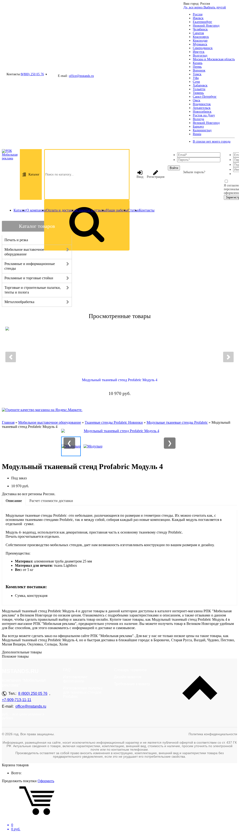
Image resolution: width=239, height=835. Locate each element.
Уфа (196, 78)
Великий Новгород (206, 123)
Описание (14, 501)
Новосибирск (202, 111)
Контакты (147, 210)
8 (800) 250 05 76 (32, 693)
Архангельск (202, 108)
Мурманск (200, 44)
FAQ (66, 670)
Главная (8, 422)
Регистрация (155, 177)
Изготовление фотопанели (75, 679)
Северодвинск (203, 48)
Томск (197, 74)
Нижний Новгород (206, 25)
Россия (197, 14)
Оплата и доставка (61, 210)
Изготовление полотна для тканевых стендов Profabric (82, 692)
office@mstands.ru (81, 76)
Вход (140, 177)
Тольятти (199, 89)
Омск (196, 100)
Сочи (196, 81)
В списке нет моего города (211, 141)
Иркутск (198, 52)
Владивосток (202, 104)
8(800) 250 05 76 (32, 74)
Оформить (46, 781)
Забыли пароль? (194, 172)
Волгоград (200, 55)
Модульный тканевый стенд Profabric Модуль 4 (119, 380)
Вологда (198, 119)
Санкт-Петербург (205, 96)
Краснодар (200, 40)
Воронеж (199, 70)
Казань (197, 63)
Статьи (133, 210)
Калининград (202, 130)
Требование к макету (132, 684)
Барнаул (198, 126)
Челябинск (200, 29)
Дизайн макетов (127, 677)
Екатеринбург (202, 22)
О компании (36, 210)
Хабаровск (200, 85)
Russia (197, 134)
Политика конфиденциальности (213, 734)
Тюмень (198, 93)
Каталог (33, 174)
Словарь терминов (130, 670)
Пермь (197, 66)
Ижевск (198, 18)
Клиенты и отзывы (91, 210)
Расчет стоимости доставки (51, 501)
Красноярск (201, 37)
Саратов (198, 33)
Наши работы (117, 210)
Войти (174, 168)
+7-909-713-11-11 (16, 700)
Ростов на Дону (204, 115)
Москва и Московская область (214, 59)
